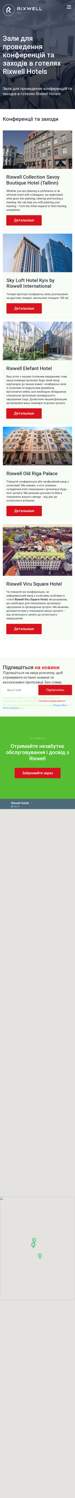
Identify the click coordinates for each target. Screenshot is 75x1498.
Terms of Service (11, 708)
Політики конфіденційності (52, 701)
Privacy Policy (60, 705)
